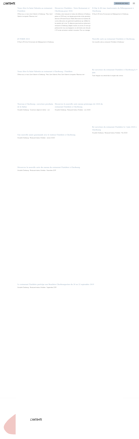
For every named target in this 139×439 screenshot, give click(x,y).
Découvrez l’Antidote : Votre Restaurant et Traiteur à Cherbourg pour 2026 (76, 10)
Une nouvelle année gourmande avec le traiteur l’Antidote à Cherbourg (46, 135)
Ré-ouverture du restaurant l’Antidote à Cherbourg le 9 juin (114, 71)
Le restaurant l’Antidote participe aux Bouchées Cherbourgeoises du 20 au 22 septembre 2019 (55, 284)
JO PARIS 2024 (23, 39)
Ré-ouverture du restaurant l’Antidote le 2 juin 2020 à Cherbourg (114, 128)
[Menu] (134, 3)
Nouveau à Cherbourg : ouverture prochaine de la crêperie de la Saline (41, 105)
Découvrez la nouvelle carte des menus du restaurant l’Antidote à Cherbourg (48, 167)
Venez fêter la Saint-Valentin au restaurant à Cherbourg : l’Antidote (40, 10)
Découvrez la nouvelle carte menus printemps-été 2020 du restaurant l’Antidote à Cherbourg (79, 105)
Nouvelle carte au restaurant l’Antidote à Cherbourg (113, 39)
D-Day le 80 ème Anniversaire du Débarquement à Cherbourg (113, 10)
